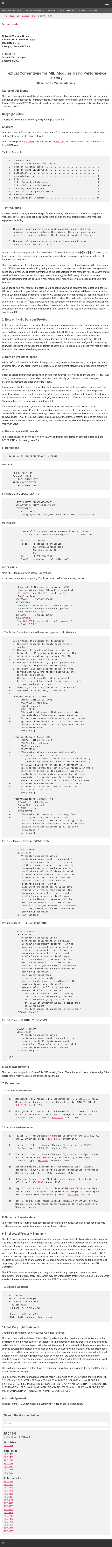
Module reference (35, 10)
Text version (8, 24)
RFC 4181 (8, 1500)
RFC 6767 (8, 1528)
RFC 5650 (8, 1515)
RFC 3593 (23, 593)
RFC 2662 (38, 1182)
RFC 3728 (8, 1487)
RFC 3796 (8, 1490)
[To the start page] (8, 1543)
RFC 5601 (8, 1512)
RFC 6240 (8, 1519)
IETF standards (67, 10)
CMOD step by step (88, 10)
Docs (12, 16)
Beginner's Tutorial (12, 10)
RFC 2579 (21, 301)
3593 (32, 39)
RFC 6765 (8, 1522)
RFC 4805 (8, 1509)
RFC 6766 (8, 1525)
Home (4, 16)
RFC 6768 (8, 1531)
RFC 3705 (8, 1484)
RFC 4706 (8, 1506)
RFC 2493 (29, 141)
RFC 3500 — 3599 (44, 16)
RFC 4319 (8, 1503)
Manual (52, 10)
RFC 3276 (73, 1194)
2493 (17, 43)
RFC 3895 (8, 1494)
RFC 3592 (43, 1160)
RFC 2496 (43, 1148)
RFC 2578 (57, 1117)
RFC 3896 (8, 1497)
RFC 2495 (53, 1139)
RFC (33, 16)
